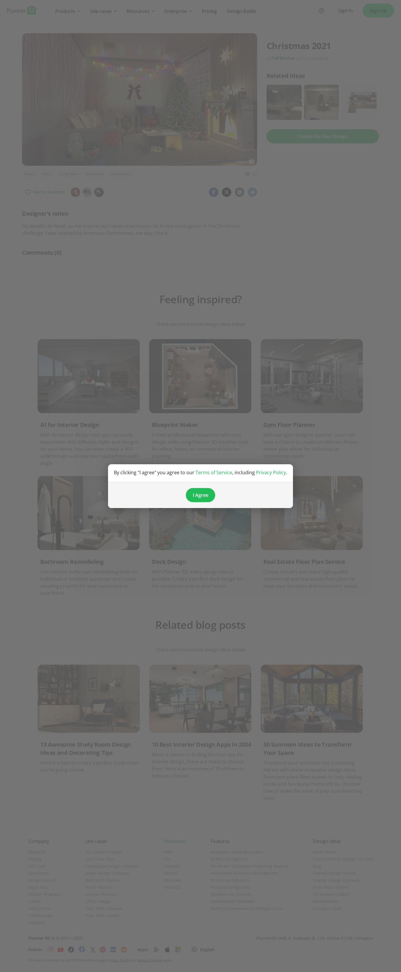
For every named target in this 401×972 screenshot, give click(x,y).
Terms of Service (214, 472)
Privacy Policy (271, 472)
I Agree (200, 495)
